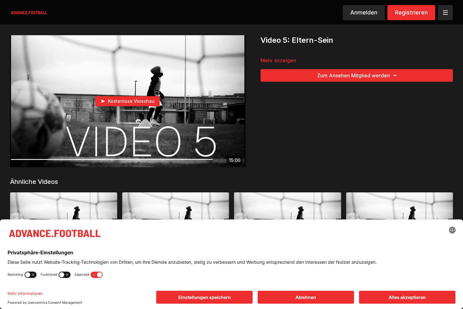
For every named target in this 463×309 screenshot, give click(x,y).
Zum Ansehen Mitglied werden (353, 75)
